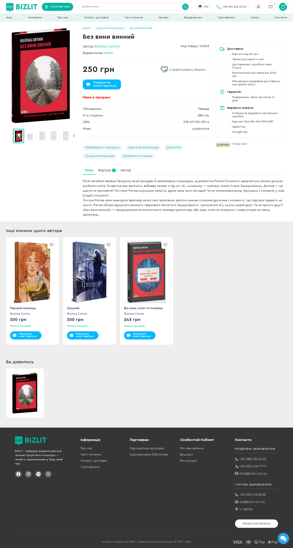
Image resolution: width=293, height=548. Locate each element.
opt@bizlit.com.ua (252, 502)
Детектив (173, 147)
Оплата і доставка (96, 17)
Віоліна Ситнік (107, 46)
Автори (163, 17)
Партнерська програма (147, 448)
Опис (89, 170)
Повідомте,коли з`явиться (104, 84)
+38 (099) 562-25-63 (252, 459)
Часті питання (133, 17)
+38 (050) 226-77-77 (252, 466)
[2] (42, 136)
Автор (125, 170)
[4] (65, 136)
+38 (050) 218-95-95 (252, 494)
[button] (74, 136)
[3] (53, 136)
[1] (30, 136)
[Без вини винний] (41, 75)
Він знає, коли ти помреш (143, 308)
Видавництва (193, 17)
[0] (18, 136)
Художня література (143, 147)
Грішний (73, 308)
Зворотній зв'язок (256, 523)
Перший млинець (23, 308)
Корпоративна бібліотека (149, 454)
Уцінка (254, 17)
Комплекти (35, 17)
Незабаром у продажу (102, 147)
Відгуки (106, 170)
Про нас (62, 17)
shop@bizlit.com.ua (253, 473)
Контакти (281, 17)
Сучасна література (100, 156)
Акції (9, 17)
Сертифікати (226, 17)
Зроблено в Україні (137, 156)
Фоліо (108, 53)
